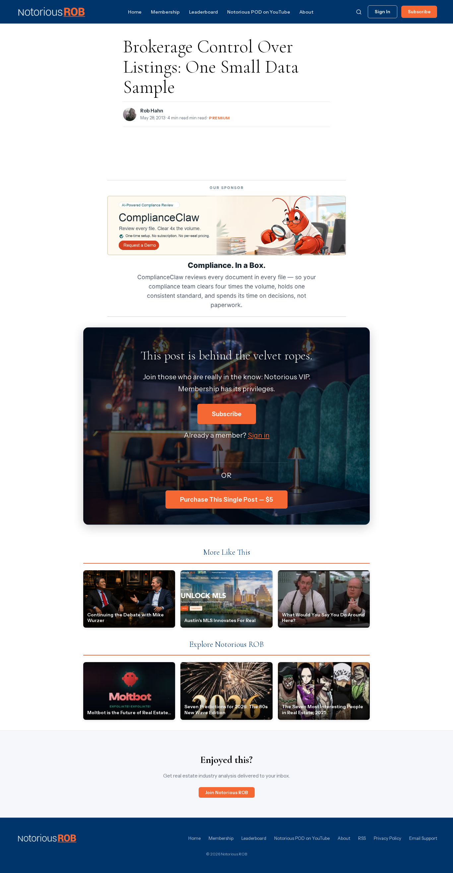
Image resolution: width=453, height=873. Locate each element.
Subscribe (419, 11)
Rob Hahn (151, 111)
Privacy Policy (387, 838)
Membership (165, 12)
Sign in (259, 435)
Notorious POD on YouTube (258, 12)
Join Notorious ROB (226, 792)
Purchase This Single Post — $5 (226, 499)
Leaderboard (203, 12)
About (306, 12)
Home (135, 12)
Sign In (382, 11)
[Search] (359, 12)
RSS (362, 838)
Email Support (423, 838)
